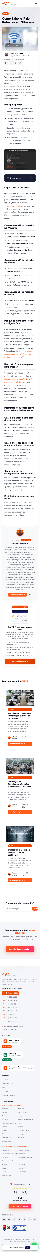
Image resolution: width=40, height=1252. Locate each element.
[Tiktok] (30, 1219)
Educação (20, 1116)
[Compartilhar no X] (15, 63)
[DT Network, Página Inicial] (9, 3)
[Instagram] (9, 1219)
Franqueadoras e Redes (9, 1123)
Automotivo (5, 1112)
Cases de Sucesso (8, 1083)
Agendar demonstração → (20, 949)
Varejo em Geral (6, 1141)
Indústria (4, 1130)
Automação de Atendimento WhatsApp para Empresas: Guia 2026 (19, 784)
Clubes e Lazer (6, 1116)
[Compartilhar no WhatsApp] (6, 63)
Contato (5, 1091)
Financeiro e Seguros (25, 1157)
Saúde (4, 1134)
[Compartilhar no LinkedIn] (11, 63)
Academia (5, 1108)
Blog (3, 1087)
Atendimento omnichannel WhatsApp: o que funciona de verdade (19, 715)
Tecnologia (20, 1137)
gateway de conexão (12, 206)
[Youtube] (4, 1219)
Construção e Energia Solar (10, 1153)
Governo (20, 1123)
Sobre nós (5, 1079)
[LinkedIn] (30, 594)
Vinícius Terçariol (16, 53)
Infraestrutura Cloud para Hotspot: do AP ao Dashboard (19, 852)
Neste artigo (15, 178)
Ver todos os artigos (16, 594)
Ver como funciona (19, 661)
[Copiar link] (20, 63)
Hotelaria (4, 1126)
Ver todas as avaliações (21, 1206)
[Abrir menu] (36, 3)
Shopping (20, 1134)
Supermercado (6, 1137)
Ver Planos (8, 1046)
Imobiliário (20, 1126)
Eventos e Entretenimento (25, 1119)
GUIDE (5, 13)
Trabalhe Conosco (8, 1095)
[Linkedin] (14, 1219)
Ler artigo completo (16, 743)
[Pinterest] (35, 1219)
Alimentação (21, 1108)
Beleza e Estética (22, 1112)
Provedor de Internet (23, 1130)
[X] (24, 1219)
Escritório (5, 1119)
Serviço (4, 1171)
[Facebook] (19, 1219)
